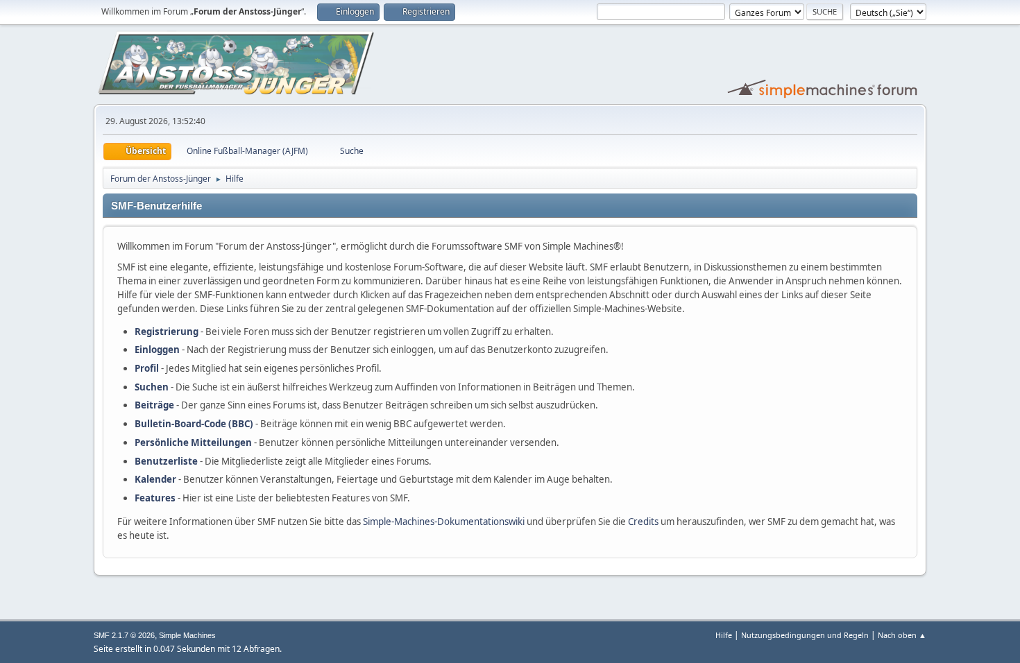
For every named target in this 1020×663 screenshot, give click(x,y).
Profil (147, 368)
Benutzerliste (166, 461)
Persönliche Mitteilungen (193, 442)
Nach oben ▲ (902, 635)
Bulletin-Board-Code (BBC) (194, 423)
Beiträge (154, 405)
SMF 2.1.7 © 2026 (124, 635)
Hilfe (723, 635)
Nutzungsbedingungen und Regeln (805, 635)
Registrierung (166, 331)
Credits (643, 521)
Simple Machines (187, 635)
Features (155, 498)
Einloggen (157, 349)
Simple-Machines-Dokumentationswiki (444, 521)
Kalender (155, 479)
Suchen (152, 387)
